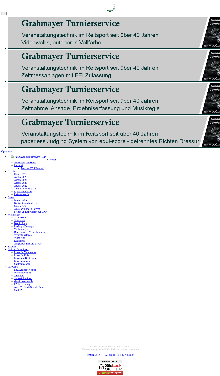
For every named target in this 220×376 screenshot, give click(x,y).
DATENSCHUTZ (111, 355)
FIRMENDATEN (93, 355)
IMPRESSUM (128, 355)
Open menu (7, 151)
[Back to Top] (4, 13)
